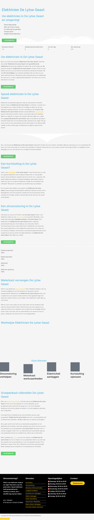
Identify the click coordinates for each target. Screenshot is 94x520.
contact (15, 437)
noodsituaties (39, 112)
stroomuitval (20, 217)
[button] (47, 3)
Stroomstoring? (10, 478)
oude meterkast (20, 289)
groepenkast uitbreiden (13, 401)
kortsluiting (12, 172)
